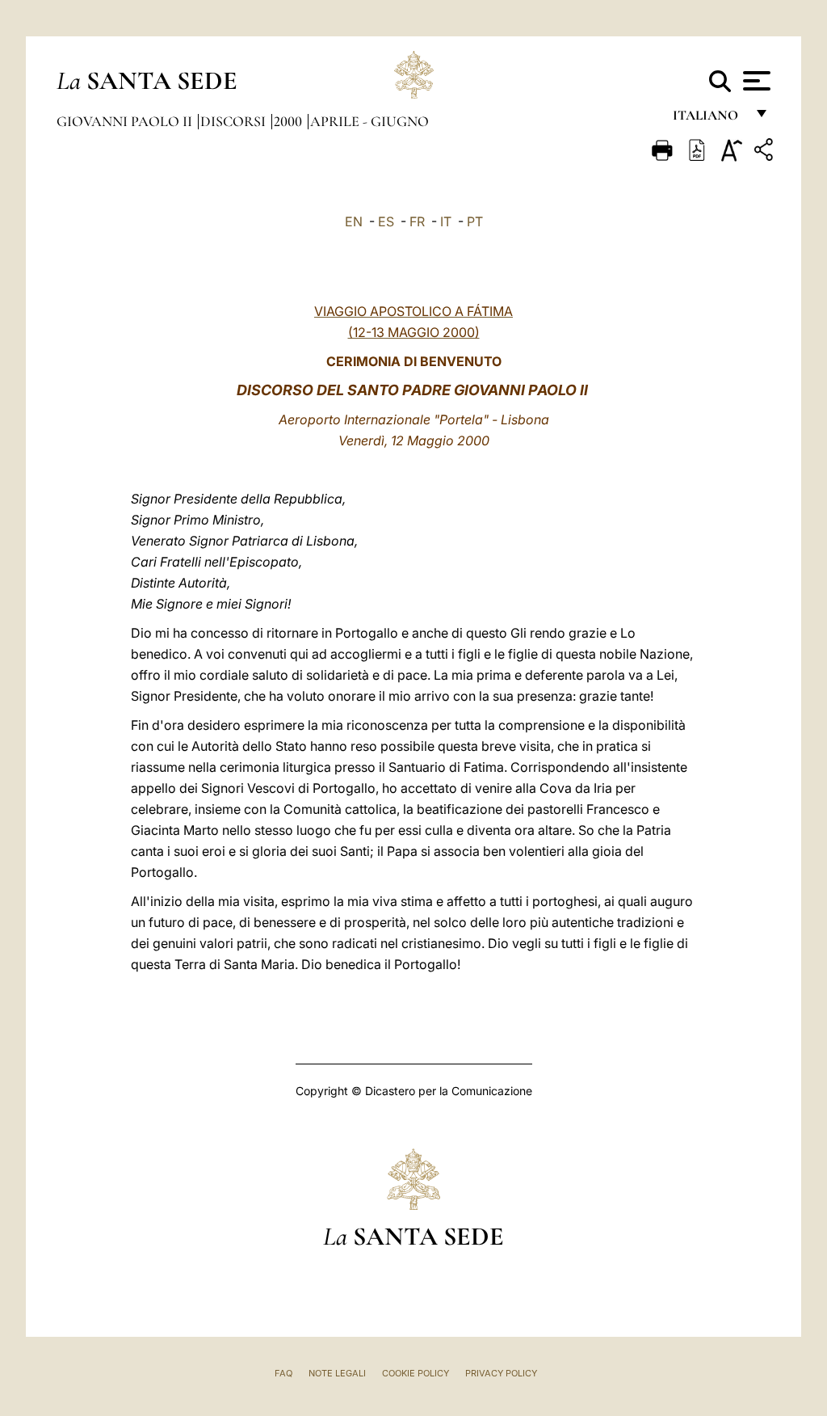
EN (354, 221)
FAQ (283, 1373)
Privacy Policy (501, 1373)
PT (475, 221)
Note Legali (337, 1373)
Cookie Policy (415, 1373)
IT (445, 221)
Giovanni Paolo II (126, 121)
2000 (289, 121)
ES (386, 221)
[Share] (765, 152)
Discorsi (234, 121)
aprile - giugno (369, 121)
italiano (708, 119)
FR (417, 221)
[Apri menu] (754, 81)
